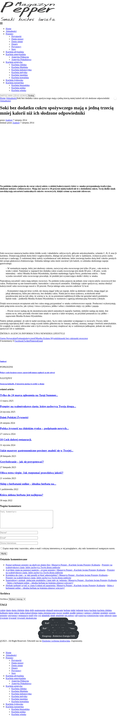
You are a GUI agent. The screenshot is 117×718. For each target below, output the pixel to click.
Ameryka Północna (20, 57)
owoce (59, 613)
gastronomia (40, 610)
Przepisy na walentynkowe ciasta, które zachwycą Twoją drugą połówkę (59, 566)
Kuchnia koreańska (20, 77)
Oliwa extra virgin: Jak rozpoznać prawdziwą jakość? (31, 472)
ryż (39, 615)
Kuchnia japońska (19, 75)
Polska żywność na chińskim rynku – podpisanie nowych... (34, 428)
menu (10, 613)
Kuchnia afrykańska (15, 52)
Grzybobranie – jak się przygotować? (22, 461)
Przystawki (16, 36)
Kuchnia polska (18, 88)
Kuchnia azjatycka (14, 62)
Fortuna (20, 338)
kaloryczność (30, 338)
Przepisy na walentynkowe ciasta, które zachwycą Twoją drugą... (38, 406)
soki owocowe (81, 338)
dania (8, 610)
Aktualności (11, 31)
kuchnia (93, 610)
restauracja (23, 615)
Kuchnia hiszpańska (20, 85)
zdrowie (108, 615)
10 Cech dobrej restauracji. (16, 439)
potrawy (80, 613)
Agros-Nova (5, 338)
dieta (27, 610)
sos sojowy (69, 615)
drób (32, 610)
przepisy (4, 615)
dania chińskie (18, 610)
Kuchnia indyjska (19, 72)
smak (52, 615)
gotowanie (58, 610)
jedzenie (79, 610)
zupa (114, 615)
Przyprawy (16, 46)
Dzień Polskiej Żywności (14, 417)
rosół (31, 615)
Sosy (13, 49)
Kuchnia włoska (18, 90)
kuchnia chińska (104, 610)
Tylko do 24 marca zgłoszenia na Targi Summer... (29, 395)
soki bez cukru (68, 338)
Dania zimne (17, 41)
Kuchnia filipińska (19, 67)
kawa (86, 610)
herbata (67, 610)
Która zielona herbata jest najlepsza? (21, 494)
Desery (14, 44)
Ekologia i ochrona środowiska (56, 641)
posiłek (66, 613)
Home (8, 28)
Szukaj (31, 95)
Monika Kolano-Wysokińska (49, 338)
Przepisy (9, 34)
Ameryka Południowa (21, 59)
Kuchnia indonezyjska (21, 70)
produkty (104, 613)
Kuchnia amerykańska (16, 54)
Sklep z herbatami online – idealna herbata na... (28, 483)
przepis (112, 613)
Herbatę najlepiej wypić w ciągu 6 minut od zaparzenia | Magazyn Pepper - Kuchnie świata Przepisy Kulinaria (55, 585)
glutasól (49, 610)
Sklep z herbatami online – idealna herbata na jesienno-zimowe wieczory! (40, 583)
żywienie (4, 618)
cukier (14, 338)
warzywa (82, 615)
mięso (16, 613)
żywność (13, 618)
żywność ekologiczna (27, 618)
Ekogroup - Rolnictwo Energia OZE (58, 636)
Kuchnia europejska (15, 82)
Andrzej (9, 120)
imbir (73, 610)
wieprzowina (93, 615)
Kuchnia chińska (19, 64)
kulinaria (4, 613)
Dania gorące (17, 39)
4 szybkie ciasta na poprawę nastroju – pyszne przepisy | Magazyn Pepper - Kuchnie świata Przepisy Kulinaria (55, 570)
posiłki (73, 613)
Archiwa (4, 599)
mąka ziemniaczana (47, 613)
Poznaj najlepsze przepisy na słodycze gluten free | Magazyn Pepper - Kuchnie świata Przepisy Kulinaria (53, 565)
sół (76, 615)
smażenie (60, 615)
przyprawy (13, 615)
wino (101, 615)
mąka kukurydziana (29, 613)
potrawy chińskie (92, 613)
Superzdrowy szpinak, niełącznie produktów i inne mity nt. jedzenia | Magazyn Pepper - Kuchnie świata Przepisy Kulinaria (61, 580)
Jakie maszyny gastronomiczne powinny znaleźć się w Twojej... (36, 450)
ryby (36, 615)
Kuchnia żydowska (14, 80)
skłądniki (46, 615)
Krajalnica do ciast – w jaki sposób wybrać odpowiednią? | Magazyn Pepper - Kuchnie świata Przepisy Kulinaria (57, 575)
